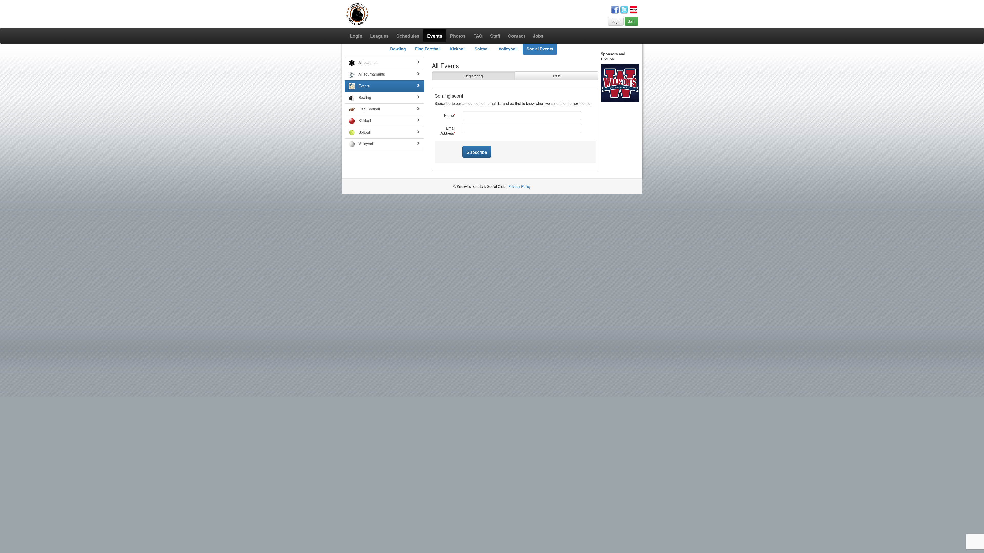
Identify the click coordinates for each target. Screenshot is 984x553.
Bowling (398, 49)
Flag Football (427, 49)
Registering (473, 75)
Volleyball (508, 49)
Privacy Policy (519, 186)
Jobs (538, 36)
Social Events (540, 49)
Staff (495, 36)
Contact (516, 36)
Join (631, 21)
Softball (482, 49)
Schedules (407, 36)
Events (434, 36)
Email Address (447, 130)
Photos (458, 36)
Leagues (379, 36)
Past (556, 75)
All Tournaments (371, 74)
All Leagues (367, 62)
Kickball (457, 49)
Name (449, 115)
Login (615, 21)
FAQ (478, 36)
